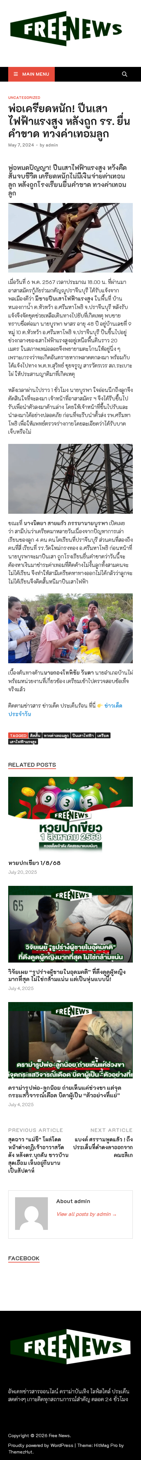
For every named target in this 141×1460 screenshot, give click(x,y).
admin (52, 145)
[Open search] (125, 74)
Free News (59, 1435)
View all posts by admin (86, 1213)
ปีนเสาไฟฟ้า (83, 735)
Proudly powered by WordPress (40, 1445)
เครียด (103, 735)
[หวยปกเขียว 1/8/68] (70, 817)
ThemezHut (20, 1452)
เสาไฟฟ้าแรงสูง (23, 741)
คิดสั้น (35, 735)
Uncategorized (24, 97)
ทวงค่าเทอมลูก (56, 735)
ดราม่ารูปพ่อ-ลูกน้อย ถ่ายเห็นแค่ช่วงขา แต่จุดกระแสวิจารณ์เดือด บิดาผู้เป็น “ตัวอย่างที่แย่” (64, 1091)
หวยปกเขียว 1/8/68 (34, 862)
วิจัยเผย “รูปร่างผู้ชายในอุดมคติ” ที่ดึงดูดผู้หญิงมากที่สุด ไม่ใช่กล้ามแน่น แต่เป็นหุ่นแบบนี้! (67, 975)
